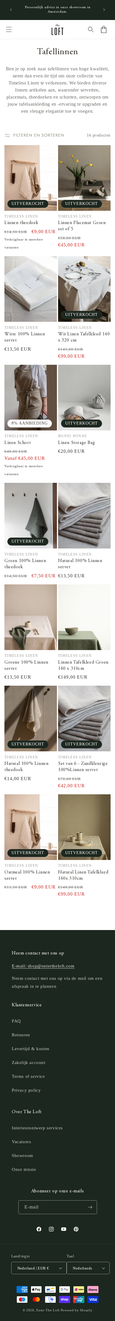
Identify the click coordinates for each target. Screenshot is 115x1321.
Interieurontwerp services (37, 1128)
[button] (8, 29)
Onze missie (24, 1169)
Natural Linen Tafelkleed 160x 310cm (83, 875)
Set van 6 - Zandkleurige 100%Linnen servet (83, 766)
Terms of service (28, 1076)
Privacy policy (26, 1090)
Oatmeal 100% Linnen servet (27, 875)
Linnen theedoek (21, 223)
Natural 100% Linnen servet (80, 563)
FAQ (16, 1021)
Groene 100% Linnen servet (26, 665)
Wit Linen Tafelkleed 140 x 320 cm (84, 337)
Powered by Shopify (77, 1310)
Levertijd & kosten (31, 1048)
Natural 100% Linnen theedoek (26, 766)
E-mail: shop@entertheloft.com (43, 966)
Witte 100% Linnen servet (24, 337)
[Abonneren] (90, 1207)
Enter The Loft (48, 1310)
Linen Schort (17, 442)
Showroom (22, 1155)
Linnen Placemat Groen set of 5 (82, 226)
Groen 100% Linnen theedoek (25, 563)
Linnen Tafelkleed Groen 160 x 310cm (83, 665)
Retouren (21, 1034)
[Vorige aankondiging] (10, 9)
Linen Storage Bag (76, 442)
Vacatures (21, 1141)
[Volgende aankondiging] (104, 9)
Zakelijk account (28, 1062)
